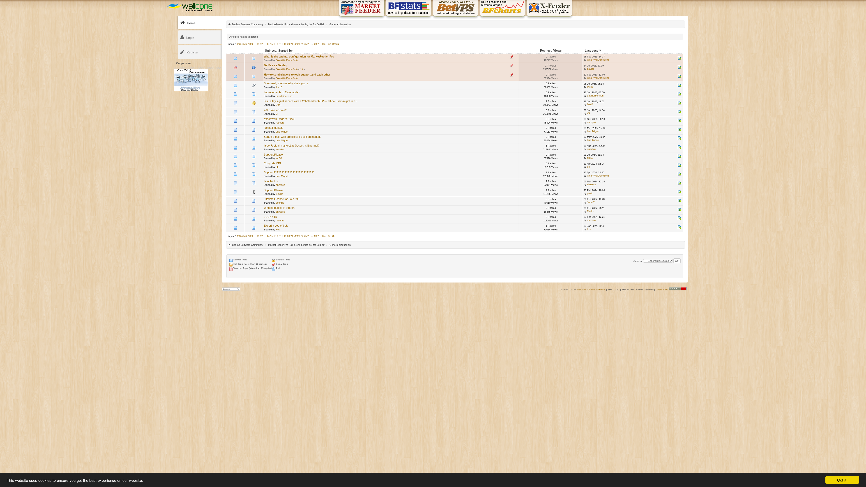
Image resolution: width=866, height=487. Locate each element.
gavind (590, 68)
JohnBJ (280, 202)
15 (271, 44)
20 (288, 44)
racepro (280, 122)
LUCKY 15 (270, 216)
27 (312, 44)
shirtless (280, 185)
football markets (273, 127)
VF (277, 114)
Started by (285, 50)
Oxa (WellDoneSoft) (287, 60)
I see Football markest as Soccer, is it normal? (292, 145)
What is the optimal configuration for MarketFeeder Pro (299, 56)
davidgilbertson (284, 96)
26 (308, 44)
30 (322, 44)
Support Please (273, 154)
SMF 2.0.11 (614, 289)
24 (302, 44)
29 (319, 44)
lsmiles (279, 194)
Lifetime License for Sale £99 (281, 199)
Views (557, 50)
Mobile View (662, 289)
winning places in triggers (279, 207)
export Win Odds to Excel (279, 119)
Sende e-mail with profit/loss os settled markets (292, 136)
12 (261, 44)
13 (264, 44)
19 (285, 44)
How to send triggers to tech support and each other (297, 74)
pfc (277, 167)
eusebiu (280, 149)
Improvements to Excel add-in (282, 92)
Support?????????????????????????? (289, 172)
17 (278, 44)
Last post (592, 50)
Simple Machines (645, 289)
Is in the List (271, 181)
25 (305, 44)
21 (291, 44)
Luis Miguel (282, 131)
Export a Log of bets (276, 225)
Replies (545, 50)
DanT (279, 104)
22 (295, 44)
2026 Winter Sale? (275, 110)
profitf (590, 193)
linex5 (279, 87)
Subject (270, 50)
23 (298, 44)
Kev (278, 229)
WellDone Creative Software (591, 289)
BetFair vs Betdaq (275, 65)
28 (315, 44)
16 (275, 44)
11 (258, 44)
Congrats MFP (272, 163)
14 (268, 44)
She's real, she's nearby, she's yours (286, 83)
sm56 (279, 158)
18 (281, 44)
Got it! (842, 480)
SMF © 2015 (628, 289)
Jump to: (638, 261)
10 (254, 44)
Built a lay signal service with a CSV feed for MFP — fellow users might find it (310, 101)
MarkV (590, 211)
